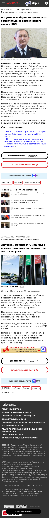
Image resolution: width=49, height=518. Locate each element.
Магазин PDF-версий (12, 426)
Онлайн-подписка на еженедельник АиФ (23, 422)
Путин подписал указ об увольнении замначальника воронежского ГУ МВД (23, 140)
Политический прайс (13, 434)
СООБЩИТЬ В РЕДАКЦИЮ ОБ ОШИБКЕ (19, 438)
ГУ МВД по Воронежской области (16, 59)
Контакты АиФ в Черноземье (16, 412)
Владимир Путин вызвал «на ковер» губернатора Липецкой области (24, 201)
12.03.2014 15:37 (7, 10)
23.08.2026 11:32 (7, 237)
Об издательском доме (14, 419)
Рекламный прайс (11, 409)
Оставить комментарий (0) (24, 165)
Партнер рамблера (34, 506)
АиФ (22, 287)
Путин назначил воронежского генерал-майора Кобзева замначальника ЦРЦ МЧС (25, 134)
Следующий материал (23, 511)
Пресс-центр (29, 416)
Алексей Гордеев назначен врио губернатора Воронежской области (28, 194)
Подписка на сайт (11, 416)
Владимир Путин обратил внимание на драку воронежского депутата (28, 216)
